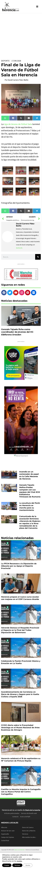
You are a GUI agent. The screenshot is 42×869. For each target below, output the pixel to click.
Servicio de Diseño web (29, 813)
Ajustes (28, 865)
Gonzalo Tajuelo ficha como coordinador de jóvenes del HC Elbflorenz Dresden (17, 332)
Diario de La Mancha (28, 831)
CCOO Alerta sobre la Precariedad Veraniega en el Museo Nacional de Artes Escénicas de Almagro (20, 727)
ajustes (19, 861)
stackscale (19, 248)
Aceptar (6, 865)
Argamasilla (5, 834)
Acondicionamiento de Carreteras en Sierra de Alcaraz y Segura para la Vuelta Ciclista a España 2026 (20, 694)
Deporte (5, 61)
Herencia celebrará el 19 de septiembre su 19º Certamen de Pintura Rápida (20, 759)
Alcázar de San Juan (7, 831)
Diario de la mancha (32, 810)
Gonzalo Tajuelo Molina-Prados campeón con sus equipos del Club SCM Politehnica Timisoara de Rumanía (29, 491)
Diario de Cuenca (27, 827)
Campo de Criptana (7, 837)
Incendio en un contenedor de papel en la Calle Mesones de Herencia (29, 475)
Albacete (4, 827)
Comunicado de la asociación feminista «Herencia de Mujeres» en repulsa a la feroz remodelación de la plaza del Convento (30, 522)
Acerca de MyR (25, 817)
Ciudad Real (5, 840)
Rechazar (17, 865)
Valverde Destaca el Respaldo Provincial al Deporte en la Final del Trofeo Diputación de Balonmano (20, 630)
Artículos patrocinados (11, 813)
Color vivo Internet (19, 850)
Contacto (15, 817)
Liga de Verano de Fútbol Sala (18, 124)
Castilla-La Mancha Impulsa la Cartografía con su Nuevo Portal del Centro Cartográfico (21, 791)
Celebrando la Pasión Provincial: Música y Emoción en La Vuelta (20, 662)
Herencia (25, 834)
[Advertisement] (21, 35)
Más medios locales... (29, 837)
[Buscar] (38, 257)
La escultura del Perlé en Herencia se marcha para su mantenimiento (29, 506)
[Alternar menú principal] (37, 6)
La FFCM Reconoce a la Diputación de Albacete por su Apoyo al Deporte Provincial (19, 566)
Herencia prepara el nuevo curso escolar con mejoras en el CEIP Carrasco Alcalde (20, 598)
